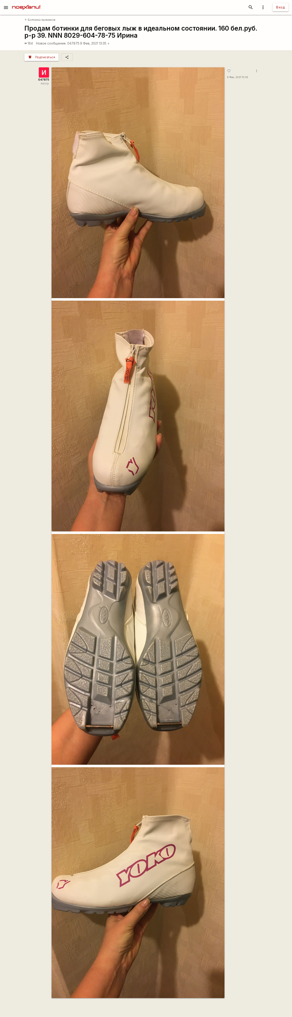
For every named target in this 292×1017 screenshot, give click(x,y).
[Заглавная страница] (26, 3)
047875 (73, 43)
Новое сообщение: (51, 43)
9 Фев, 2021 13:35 (95, 43)
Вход (280, 7)
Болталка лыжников (40, 19)
